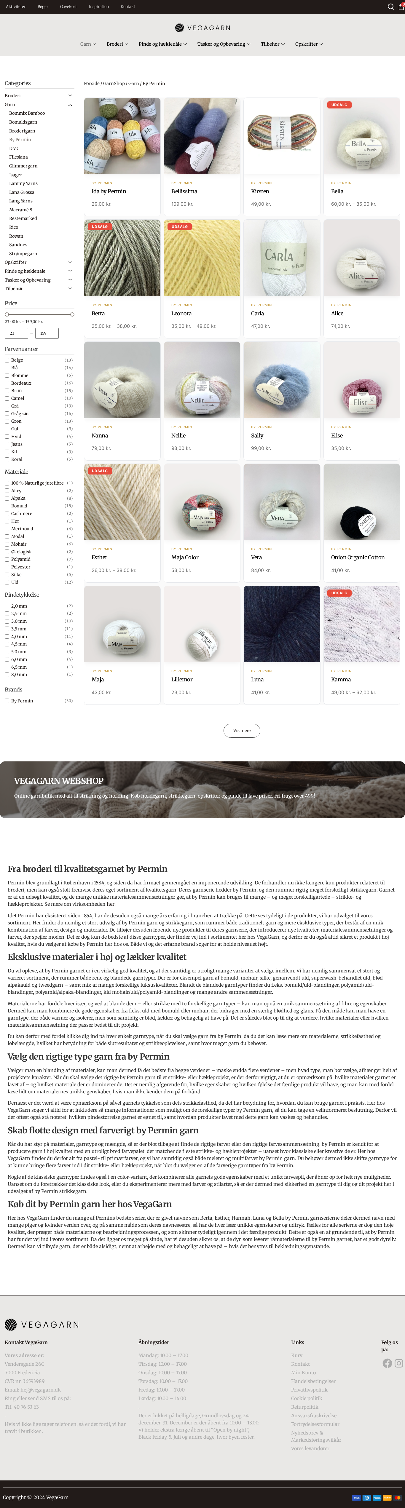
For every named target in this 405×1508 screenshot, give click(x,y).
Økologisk (21, 552)
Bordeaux (21, 383)
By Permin (22, 701)
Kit (14, 451)
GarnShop (114, 83)
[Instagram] (399, 1363)
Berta (98, 313)
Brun (16, 390)
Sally (257, 435)
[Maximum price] (47, 333)
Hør (15, 521)
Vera (256, 557)
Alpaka (18, 498)
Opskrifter (306, 44)
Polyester (21, 567)
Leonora (181, 313)
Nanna (100, 435)
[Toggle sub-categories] (70, 95)
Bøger (43, 6)
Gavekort (68, 6)
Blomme (19, 375)
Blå (14, 367)
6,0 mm (19, 659)
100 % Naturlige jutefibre (37, 483)
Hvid (16, 436)
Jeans (17, 444)
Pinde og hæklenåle (160, 44)
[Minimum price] (16, 333)
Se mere (122, 136)
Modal (17, 536)
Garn (85, 44)
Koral (16, 459)
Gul (14, 429)
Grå (15, 406)
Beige (17, 360)
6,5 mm (19, 667)
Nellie (178, 435)
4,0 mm (19, 636)
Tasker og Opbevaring (221, 44)
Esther (99, 557)
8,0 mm (19, 674)
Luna (257, 679)
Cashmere (21, 513)
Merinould (22, 528)
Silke (16, 574)
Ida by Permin (109, 191)
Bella (337, 191)
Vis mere (242, 730)
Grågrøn (20, 413)
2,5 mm (19, 613)
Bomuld (19, 506)
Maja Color (184, 557)
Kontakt (128, 6)
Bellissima (184, 191)
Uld (14, 582)
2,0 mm (19, 606)
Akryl (17, 490)
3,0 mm (19, 621)
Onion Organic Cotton (358, 557)
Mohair (19, 544)
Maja (98, 679)
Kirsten (260, 191)
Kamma (341, 679)
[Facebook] (387, 1363)
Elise (337, 435)
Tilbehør (270, 44)
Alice (337, 313)
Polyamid (21, 559)
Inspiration (99, 6)
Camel (17, 398)
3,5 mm (18, 629)
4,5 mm (19, 644)
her (110, 904)
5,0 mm (18, 651)
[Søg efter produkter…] (391, 6)
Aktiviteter (16, 6)
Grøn (16, 421)
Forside (92, 83)
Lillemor (181, 679)
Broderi (115, 44)
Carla (257, 313)
